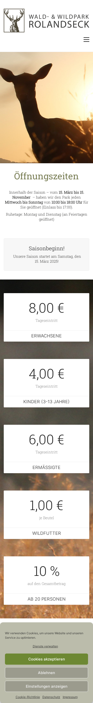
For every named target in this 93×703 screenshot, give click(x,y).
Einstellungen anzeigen (46, 686)
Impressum (70, 697)
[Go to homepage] (46, 22)
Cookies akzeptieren (46, 659)
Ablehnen (46, 672)
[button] (86, 39)
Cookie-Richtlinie (28, 697)
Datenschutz (51, 697)
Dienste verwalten (45, 646)
